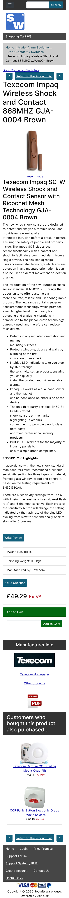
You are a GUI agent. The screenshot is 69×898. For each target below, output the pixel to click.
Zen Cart (43, 896)
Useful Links (14, 878)
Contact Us (41, 870)
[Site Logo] (34, 21)
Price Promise (43, 848)
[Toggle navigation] (10, 5)
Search (56, 5)
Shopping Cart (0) (18, 36)
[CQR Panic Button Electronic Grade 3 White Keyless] (34, 797)
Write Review (13, 537)
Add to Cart (51, 624)
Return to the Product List (34, 76)
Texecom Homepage (34, 674)
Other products (34, 683)
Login (24, 848)
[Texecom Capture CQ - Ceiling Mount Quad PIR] (34, 752)
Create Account (17, 870)
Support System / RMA (22, 863)
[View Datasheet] (34, 701)
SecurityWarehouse (47, 891)
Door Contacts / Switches (26, 52)
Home (10, 47)
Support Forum (16, 856)
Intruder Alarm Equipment (34, 47)
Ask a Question (14, 583)
